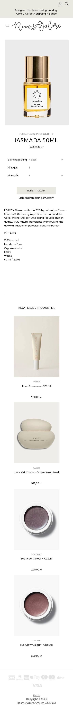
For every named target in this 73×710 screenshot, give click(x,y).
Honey (36, 381)
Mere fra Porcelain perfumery (36, 198)
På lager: (13, 167)
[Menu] (7, 26)
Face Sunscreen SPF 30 (36, 386)
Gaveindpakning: (17, 159)
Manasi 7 (37, 554)
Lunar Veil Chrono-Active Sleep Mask (36, 472)
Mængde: (13, 175)
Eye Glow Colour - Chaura (36, 645)
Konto (36, 695)
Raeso (36, 468)
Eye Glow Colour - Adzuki (36, 558)
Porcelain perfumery (36, 133)
